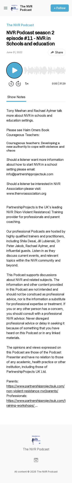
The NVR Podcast (26, 8)
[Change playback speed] (27, 83)
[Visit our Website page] (36, 460)
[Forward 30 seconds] (18, 83)
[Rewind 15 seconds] (11, 83)
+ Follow (60, 8)
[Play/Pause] (14, 70)
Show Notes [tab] (16, 97)
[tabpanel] (36, 260)
